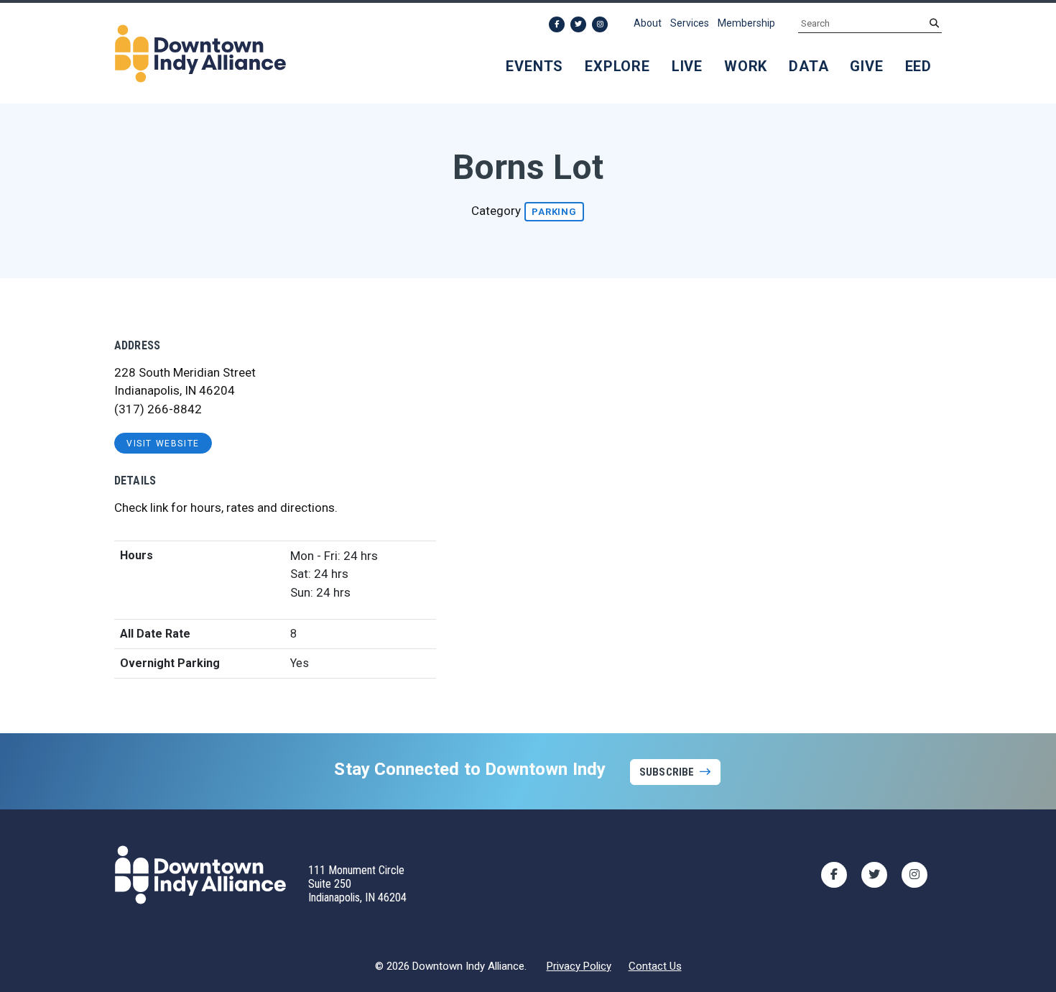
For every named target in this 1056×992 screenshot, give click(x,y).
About (648, 23)
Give (866, 66)
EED (918, 66)
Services (689, 23)
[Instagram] (600, 24)
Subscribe (666, 772)
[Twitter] (578, 24)
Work (745, 66)
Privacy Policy (579, 966)
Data (808, 66)
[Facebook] (557, 24)
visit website (163, 443)
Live (687, 66)
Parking (554, 211)
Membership (746, 23)
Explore (617, 66)
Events (534, 66)
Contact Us (655, 966)
